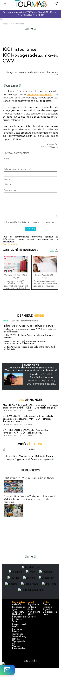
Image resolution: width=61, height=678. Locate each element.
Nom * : (7, 158)
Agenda (47, 609)
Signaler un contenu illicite (33, 607)
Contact (47, 604)
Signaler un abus (11, 244)
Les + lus (15, 320)
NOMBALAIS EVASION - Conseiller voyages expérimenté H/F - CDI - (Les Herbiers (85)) (30, 406)
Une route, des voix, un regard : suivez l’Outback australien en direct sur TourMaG (30, 369)
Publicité (47, 607)
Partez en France (17, 630)
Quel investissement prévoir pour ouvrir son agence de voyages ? (45, 283)
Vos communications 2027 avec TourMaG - (30, 13)
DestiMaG (17, 614)
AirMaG (16, 604)
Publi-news (30, 470)
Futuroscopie (19, 617)
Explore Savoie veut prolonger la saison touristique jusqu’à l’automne (25, 342)
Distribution (18, 24)
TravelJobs (17, 634)
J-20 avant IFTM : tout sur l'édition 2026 (29, 478)
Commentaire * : (11, 190)
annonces (31, 400)
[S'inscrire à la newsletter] (7, 670)
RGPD (30, 614)
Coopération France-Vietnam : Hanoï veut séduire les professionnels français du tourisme (29, 499)
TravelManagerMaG (19, 637)
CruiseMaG (18, 612)
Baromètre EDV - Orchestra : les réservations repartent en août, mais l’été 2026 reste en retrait (16, 284)
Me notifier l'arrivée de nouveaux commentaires (31, 222)
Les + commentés (29, 320)
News (5, 320)
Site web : (8, 179)
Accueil (6, 24)
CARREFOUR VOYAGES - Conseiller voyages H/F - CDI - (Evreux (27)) (25, 431)
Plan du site (33, 612)
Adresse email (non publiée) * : (18, 169)
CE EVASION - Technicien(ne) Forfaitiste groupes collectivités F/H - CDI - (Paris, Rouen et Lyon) (28, 419)
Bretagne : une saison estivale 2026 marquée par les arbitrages (30, 330)
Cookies (31, 617)
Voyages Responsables (19, 647)
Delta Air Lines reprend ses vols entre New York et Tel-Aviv (29, 348)
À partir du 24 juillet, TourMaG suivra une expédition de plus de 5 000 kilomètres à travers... (41, 379)
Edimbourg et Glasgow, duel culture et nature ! (29, 326)
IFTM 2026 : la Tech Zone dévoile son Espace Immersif (28, 336)
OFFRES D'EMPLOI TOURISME (17, 410)
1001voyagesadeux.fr (39, 94)
